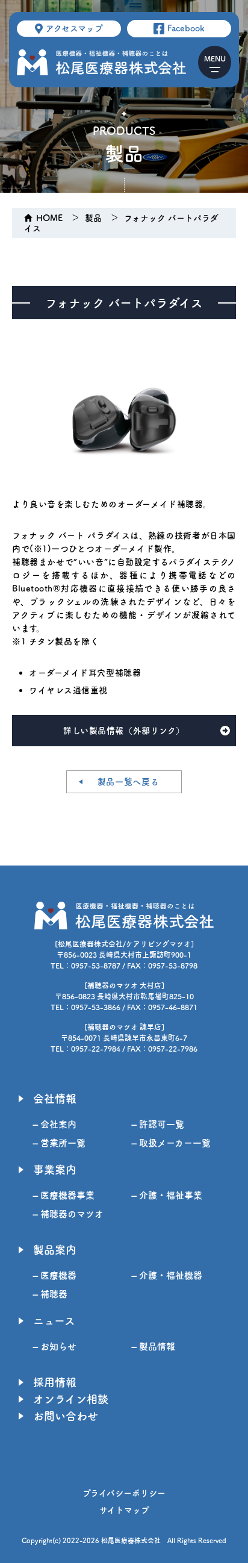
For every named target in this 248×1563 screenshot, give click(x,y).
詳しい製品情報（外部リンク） (124, 730)
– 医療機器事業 (64, 1195)
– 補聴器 (50, 1294)
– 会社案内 (54, 1124)
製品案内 (54, 1249)
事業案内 (54, 1169)
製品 (93, 218)
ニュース (54, 1320)
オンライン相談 (70, 1399)
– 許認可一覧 (158, 1124)
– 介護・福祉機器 (167, 1275)
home (49, 218)
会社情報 (54, 1098)
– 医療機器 (54, 1275)
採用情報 (54, 1382)
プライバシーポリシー (124, 1493)
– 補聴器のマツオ (68, 1213)
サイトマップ (124, 1510)
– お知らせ (54, 1346)
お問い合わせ (65, 1416)
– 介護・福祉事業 (167, 1195)
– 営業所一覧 (59, 1142)
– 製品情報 (153, 1346)
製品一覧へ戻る (129, 782)
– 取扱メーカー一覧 (171, 1142)
